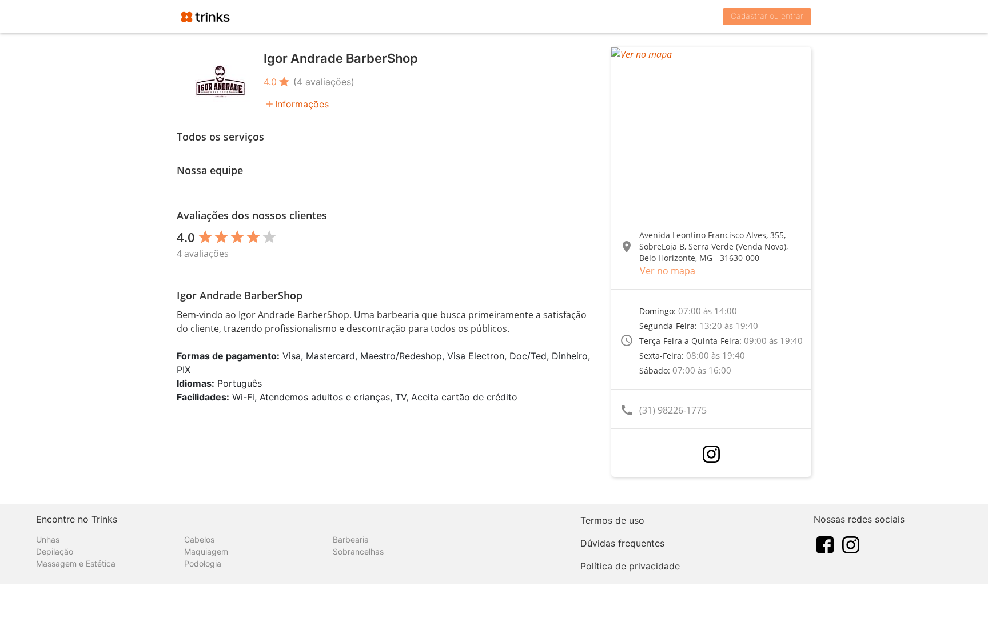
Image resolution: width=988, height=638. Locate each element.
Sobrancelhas (358, 551)
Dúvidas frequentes (622, 543)
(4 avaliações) (323, 81)
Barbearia (351, 539)
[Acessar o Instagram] (711, 454)
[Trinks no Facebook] (825, 543)
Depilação (54, 551)
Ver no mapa (667, 270)
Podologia (202, 563)
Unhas (47, 539)
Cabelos (199, 539)
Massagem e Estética (75, 563)
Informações (302, 104)
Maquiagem (206, 551)
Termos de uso (612, 520)
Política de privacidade (630, 566)
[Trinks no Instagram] (850, 543)
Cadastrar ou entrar (767, 16)
